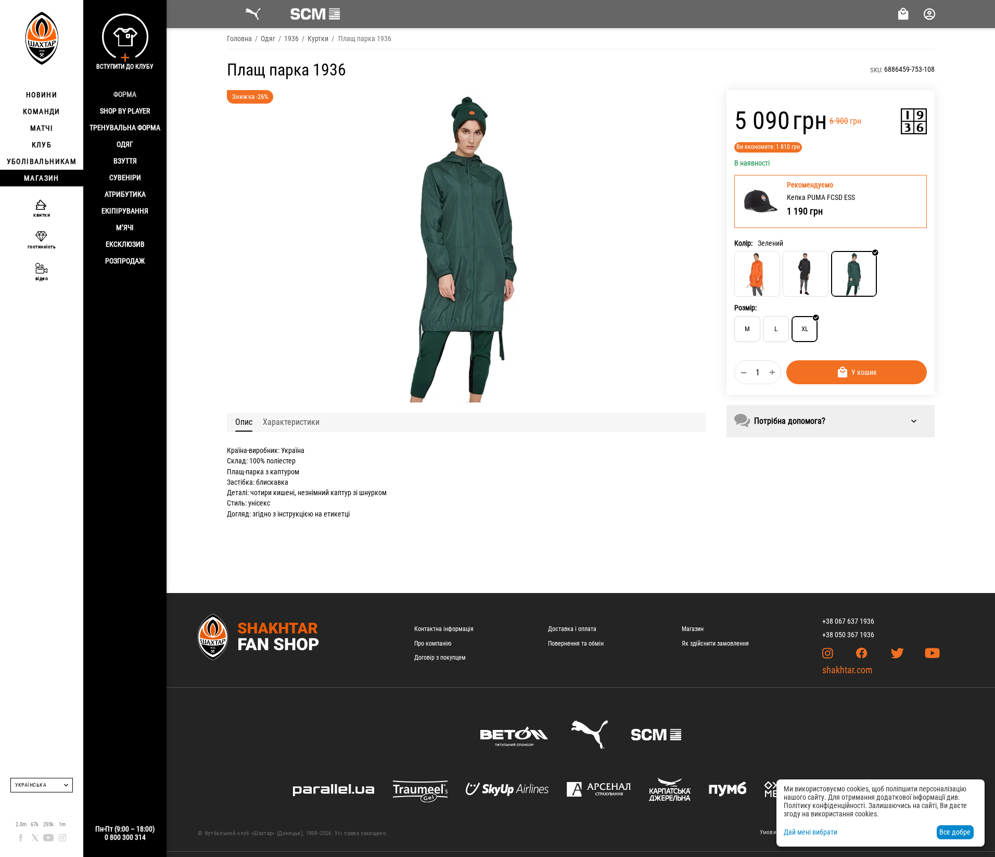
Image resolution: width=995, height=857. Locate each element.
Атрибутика (125, 194)
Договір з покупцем (440, 657)
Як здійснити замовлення (715, 643)
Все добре (955, 832)
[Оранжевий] (757, 274)
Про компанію (432, 643)
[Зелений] (854, 274)
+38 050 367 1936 (848, 635)
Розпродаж (125, 261)
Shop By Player (125, 111)
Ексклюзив (125, 244)
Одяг (125, 144)
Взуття (125, 161)
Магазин (693, 629)
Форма (124, 94)
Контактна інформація (444, 629)
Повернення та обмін (576, 643)
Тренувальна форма (125, 127)
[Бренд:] (914, 121)
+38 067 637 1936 (848, 621)
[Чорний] (805, 274)
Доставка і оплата (572, 629)
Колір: (743, 242)
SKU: (876, 70)
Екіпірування (124, 211)
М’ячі (125, 227)
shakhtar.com (847, 669)
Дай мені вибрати (810, 832)
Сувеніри (125, 177)
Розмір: (745, 308)
